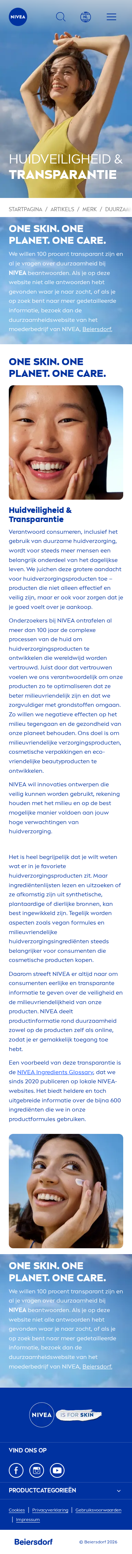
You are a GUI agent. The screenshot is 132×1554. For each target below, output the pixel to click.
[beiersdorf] (34, 1542)
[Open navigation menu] (111, 17)
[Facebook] (16, 1470)
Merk (89, 209)
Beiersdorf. (97, 329)
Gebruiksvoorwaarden (98, 1510)
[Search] (61, 16)
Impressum (28, 1519)
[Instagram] (36, 1470)
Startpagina (25, 209)
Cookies (17, 1510)
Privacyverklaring (50, 1510)
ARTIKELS (62, 209)
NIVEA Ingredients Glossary (55, 1072)
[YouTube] (57, 1470)
